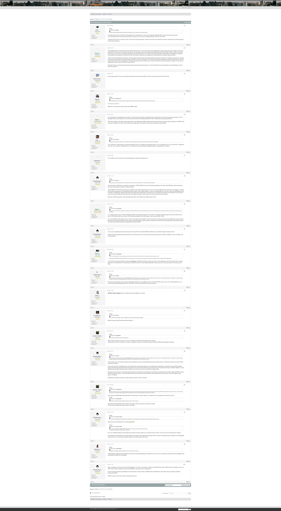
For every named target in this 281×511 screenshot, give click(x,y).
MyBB (96, 508)
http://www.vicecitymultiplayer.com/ (138, 182)
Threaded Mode (187, 22)
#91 (184, 249)
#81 (184, 25)
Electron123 (97, 79)
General (110, 14)
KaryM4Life (97, 316)
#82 (184, 47)
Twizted (97, 99)
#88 (184, 175)
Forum (168, 3)
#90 (184, 228)
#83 (184, 73)
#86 (184, 134)
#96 (184, 351)
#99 (184, 444)
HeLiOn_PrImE (97, 336)
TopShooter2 (96, 275)
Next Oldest (95, 485)
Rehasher (97, 449)
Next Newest (101, 485)
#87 (184, 155)
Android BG (107, 508)
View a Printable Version (96, 492)
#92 (184, 271)
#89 (184, 204)
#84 (184, 93)
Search (174, 3)
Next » (111, 19)
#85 (184, 114)
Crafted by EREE (100, 508)
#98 (184, 412)
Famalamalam (97, 181)
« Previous (96, 19)
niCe (97, 140)
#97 (184, 384)
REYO (96, 295)
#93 (184, 290)
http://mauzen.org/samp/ (113, 103)
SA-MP (104, 14)
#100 (184, 464)
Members (182, 3)
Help (188, 3)
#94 (184, 310)
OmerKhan (97, 160)
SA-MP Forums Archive (96, 14)
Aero (96, 30)
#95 (184, 330)
